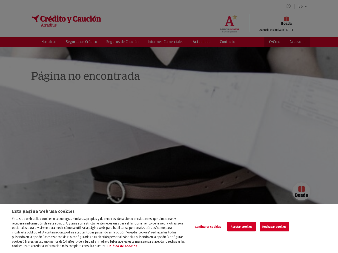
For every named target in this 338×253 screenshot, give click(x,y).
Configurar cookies (208, 227)
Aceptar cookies (241, 227)
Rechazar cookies (274, 227)
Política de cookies (122, 246)
